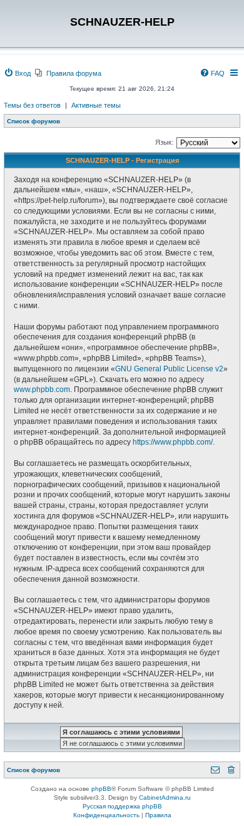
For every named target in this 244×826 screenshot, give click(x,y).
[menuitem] (17, 73)
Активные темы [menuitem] (96, 105)
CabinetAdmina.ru (165, 797)
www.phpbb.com (42, 389)
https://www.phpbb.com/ (173, 442)
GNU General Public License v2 (169, 368)
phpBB (101, 788)
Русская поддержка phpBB (122, 806)
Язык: (164, 142)
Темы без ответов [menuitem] (32, 105)
